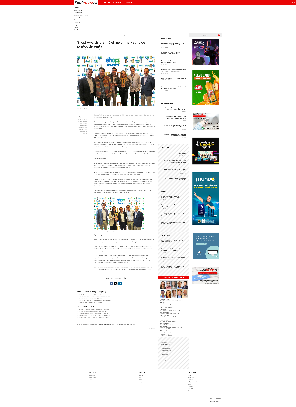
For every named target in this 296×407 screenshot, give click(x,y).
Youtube (140, 379)
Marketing (106, 2)
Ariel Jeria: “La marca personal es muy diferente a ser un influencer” (172, 52)
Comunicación (117, 2)
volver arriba (152, 328)
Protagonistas (191, 379)
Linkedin (140, 382)
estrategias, (84, 119)
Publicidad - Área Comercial (95, 381)
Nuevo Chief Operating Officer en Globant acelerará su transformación (174, 161)
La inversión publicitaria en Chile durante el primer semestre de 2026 (173, 87)
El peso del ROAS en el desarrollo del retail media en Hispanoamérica (173, 61)
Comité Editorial (92, 377)
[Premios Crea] (205, 64)
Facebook (141, 375)
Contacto (91, 379)
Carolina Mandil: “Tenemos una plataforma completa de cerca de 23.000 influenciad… (173, 70)
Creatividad (190, 382)
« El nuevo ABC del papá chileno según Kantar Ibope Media (99, 324)
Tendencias (190, 375)
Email (135, 49)
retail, (81, 127)
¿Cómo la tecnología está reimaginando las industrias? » (124, 324)
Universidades (191, 377)
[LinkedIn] (120, 283)
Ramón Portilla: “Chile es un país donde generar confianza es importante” (175, 117)
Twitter (140, 377)
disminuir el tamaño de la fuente (113, 49)
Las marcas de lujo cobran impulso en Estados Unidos (90, 302)
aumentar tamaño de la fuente (114, 49)
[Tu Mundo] (205, 224)
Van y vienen (190, 388)
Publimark (100, 49)
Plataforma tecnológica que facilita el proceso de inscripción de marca (94, 317)
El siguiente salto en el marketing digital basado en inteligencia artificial (172, 267)
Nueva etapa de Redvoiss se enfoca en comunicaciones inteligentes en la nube (172, 249)
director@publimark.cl (167, 362)
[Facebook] (111, 283)
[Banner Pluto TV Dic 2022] (205, 164)
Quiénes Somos (92, 375)
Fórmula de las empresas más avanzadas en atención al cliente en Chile (173, 258)
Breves (189, 390)
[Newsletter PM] (205, 283)
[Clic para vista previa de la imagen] (116, 80)
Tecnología (190, 386)
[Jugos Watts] (205, 105)
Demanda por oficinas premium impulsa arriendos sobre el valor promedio (172, 44)
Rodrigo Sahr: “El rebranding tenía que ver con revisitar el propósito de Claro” (174, 108)
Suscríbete (190, 392)
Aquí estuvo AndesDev (214, 401)
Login (292, 2)
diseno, (80, 119)
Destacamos (125, 49)
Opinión (189, 384)
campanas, (80, 121)
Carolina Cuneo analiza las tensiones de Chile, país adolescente (174, 126)
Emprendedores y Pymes (193, 381)
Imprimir (130, 49)
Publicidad (128, 2)
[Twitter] (116, 284)
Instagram (141, 381)
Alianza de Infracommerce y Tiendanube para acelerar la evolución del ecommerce (173, 214)
